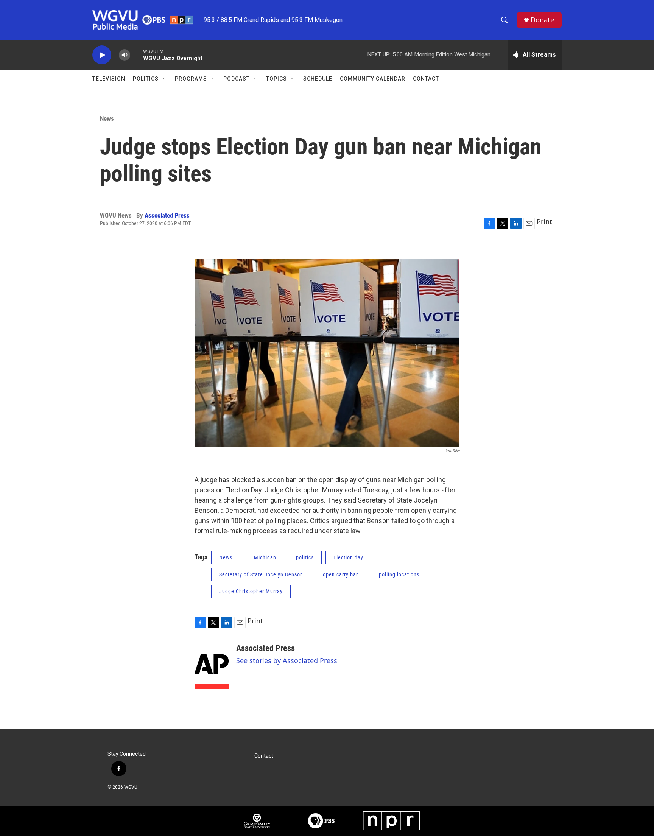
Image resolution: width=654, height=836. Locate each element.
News (107, 118)
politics (305, 557)
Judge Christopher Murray (251, 591)
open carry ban (341, 574)
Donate (542, 20)
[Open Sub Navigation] (164, 79)
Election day (348, 557)
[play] (102, 55)
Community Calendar (372, 79)
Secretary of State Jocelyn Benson (261, 574)
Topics (276, 79)
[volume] (124, 55)
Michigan (265, 557)
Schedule (317, 79)
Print (544, 221)
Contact (426, 79)
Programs (191, 79)
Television (108, 79)
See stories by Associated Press (286, 660)
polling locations (399, 574)
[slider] (136, 55)
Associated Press (167, 215)
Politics (146, 79)
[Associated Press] (212, 666)
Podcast (236, 79)
